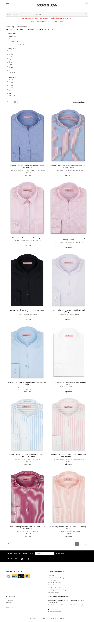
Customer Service (53, 592)
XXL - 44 (11, 93)
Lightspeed (60, 618)
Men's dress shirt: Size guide (57, 578)
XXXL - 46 (11, 96)
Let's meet (51, 575)
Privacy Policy (52, 585)
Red (9, 70)
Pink (10, 65)
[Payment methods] (9, 576)
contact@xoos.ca (55, 611)
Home (8, 27)
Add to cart (27, 160)
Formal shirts (13, 36)
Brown (11, 73)
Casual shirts (13, 39)
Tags (12, 27)
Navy (10, 62)
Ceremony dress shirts (16, 44)
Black (10, 59)
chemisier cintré (21, 27)
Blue (10, 57)
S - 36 (10, 82)
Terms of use (52, 580)
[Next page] (85, 544)
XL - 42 (10, 90)
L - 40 (10, 88)
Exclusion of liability (54, 582)
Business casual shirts (16, 41)
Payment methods (54, 587)
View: (9, 102)
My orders (9, 602)
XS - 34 (11, 80)
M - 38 (10, 85)
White (10, 54)
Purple (11, 51)
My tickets (9, 605)
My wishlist (9, 607)
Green (10, 67)
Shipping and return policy (57, 590)
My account (9, 600)
